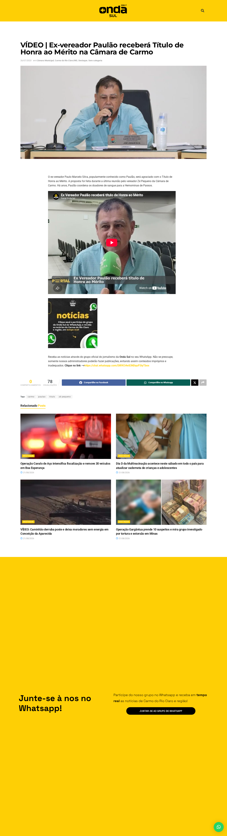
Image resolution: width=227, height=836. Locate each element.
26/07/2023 (25, 60)
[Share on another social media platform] (203, 382)
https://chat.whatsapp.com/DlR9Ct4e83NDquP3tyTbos (116, 365)
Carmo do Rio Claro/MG (66, 60)
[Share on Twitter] (194, 382)
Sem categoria (95, 60)
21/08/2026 (28, 472)
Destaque (82, 60)
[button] (202, 10)
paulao (42, 397)
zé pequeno (65, 397)
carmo (31, 397)
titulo (52, 397)
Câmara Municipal (45, 60)
